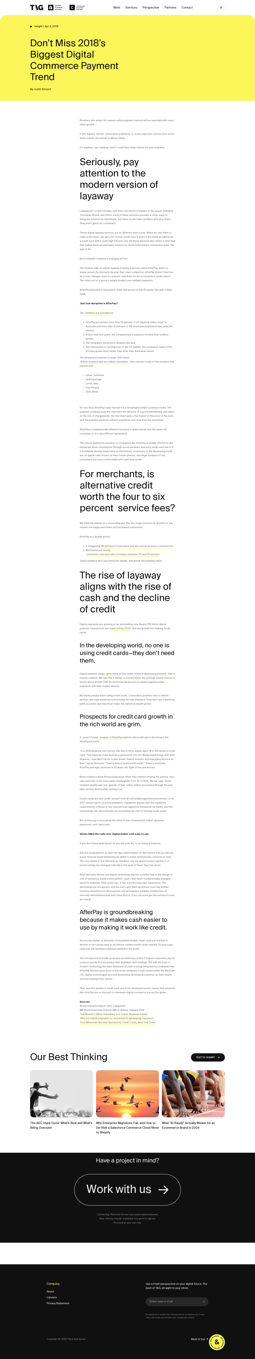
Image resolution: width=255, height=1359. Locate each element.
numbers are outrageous (99, 313)
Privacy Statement (58, 1303)
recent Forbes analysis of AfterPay (102, 737)
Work (116, 7)
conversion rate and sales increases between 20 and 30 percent (123, 554)
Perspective (151, 7)
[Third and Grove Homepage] (47, 7)
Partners (170, 7)
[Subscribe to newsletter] (203, 1301)
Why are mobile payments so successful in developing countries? (117, 1018)
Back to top (198, 1339)
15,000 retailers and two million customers (104, 362)
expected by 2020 (120, 628)
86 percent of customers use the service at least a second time (137, 546)
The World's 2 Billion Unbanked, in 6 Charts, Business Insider (114, 1014)
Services (131, 7)
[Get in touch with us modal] (217, 1342)
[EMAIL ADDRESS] (177, 1302)
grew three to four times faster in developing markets (136, 674)
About (50, 1291)
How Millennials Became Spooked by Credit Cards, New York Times (118, 1022)
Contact (187, 7)
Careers (52, 1297)
